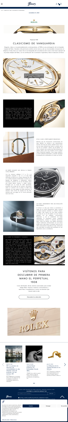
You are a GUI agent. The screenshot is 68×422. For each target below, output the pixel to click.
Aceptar (31, 406)
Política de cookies (6, 419)
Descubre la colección (34, 297)
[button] (65, 364)
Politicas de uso (13, 419)
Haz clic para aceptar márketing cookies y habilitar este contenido (34, 75)
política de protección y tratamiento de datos (38, 397)
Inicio (2, 10)
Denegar (48, 406)
